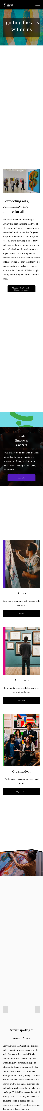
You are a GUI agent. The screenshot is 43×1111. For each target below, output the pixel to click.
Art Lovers (22, 701)
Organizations (21, 792)
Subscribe (21, 478)
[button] (5, 1009)
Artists (21, 614)
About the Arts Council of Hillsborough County (21, 289)
